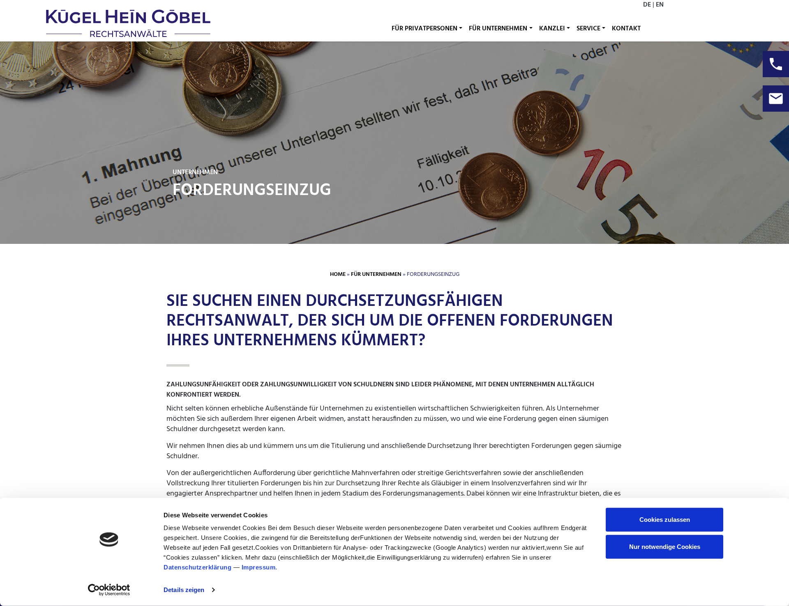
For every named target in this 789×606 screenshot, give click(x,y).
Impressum (259, 567)
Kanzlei (552, 28)
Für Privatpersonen (424, 28)
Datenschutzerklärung (197, 567)
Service (588, 28)
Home (338, 274)
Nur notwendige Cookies (664, 546)
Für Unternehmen (498, 28)
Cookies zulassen (664, 519)
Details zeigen (184, 589)
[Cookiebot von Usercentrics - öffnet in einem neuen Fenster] (109, 590)
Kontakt (626, 28)
